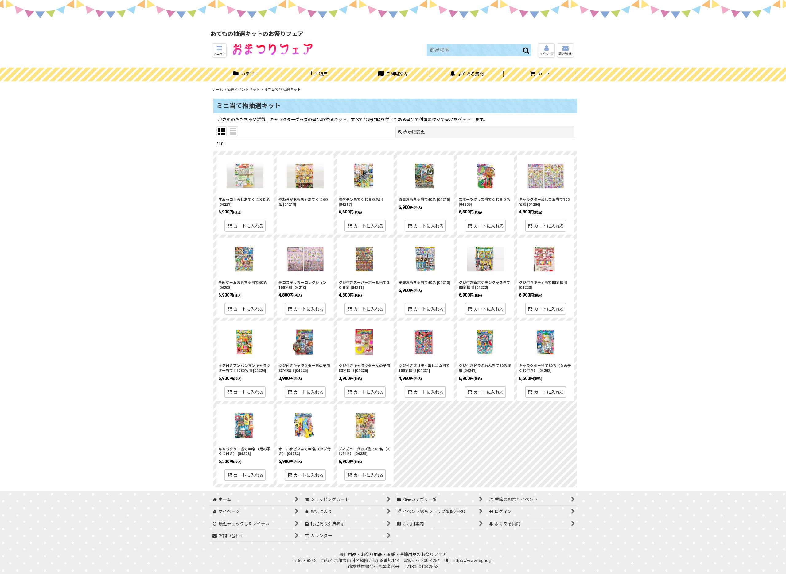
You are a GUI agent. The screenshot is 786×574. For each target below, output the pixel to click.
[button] (219, 50)
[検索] (526, 50)
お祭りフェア (434, 554)
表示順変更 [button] (414, 131)
